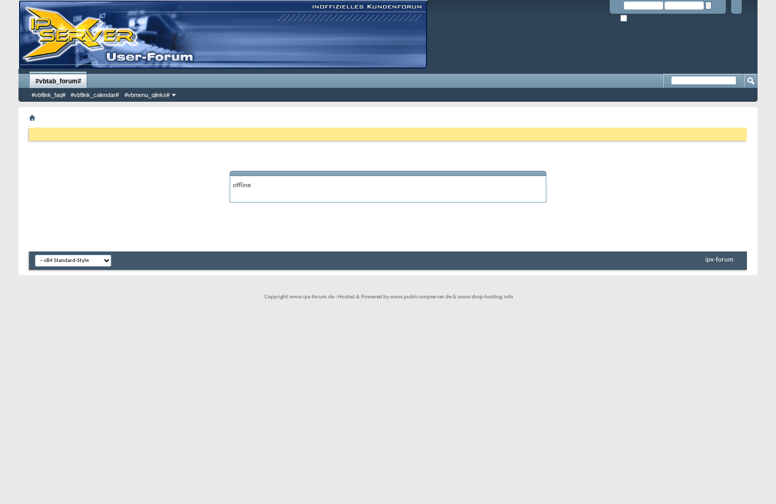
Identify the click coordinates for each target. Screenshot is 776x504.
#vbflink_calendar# (95, 95)
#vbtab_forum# (58, 81)
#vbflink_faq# (48, 95)
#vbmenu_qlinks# (147, 95)
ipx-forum (719, 259)
